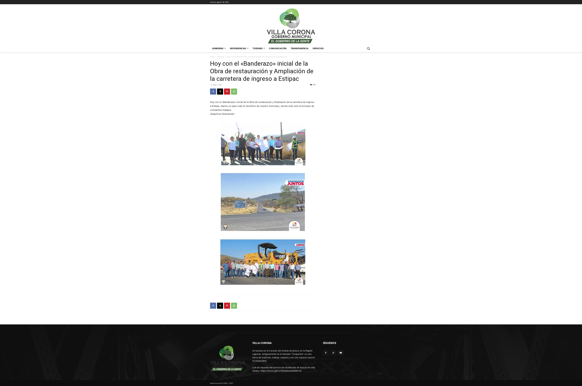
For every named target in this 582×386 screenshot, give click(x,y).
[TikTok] (333, 353)
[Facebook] (213, 92)
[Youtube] (341, 353)
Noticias (220, 56)
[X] (220, 92)
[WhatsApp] (234, 92)
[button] (368, 48)
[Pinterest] (227, 92)
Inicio (212, 56)
